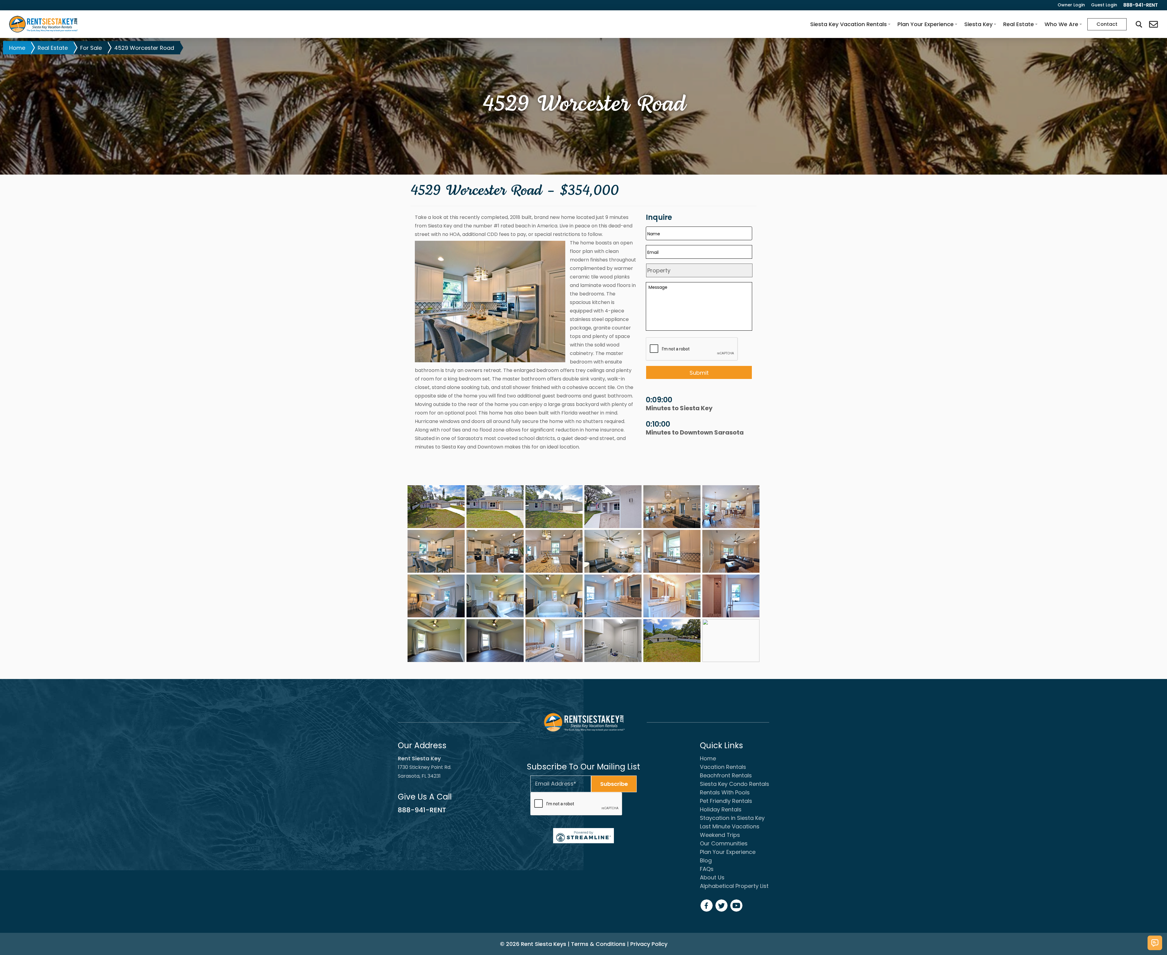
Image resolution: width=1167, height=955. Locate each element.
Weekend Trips (720, 835)
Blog (706, 860)
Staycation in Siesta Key (732, 818)
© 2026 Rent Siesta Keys (533, 944)
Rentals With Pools (725, 792)
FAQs (707, 869)
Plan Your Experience (925, 24)
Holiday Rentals (721, 809)
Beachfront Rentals (726, 775)
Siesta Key (978, 24)
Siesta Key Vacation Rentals (848, 24)
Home (17, 48)
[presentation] (576, 804)
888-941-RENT (422, 810)
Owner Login (1071, 5)
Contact (1106, 24)
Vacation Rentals (723, 767)
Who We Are (1061, 24)
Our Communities (724, 843)
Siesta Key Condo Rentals (734, 784)
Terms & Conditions (598, 944)
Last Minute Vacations (729, 826)
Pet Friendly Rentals (726, 801)
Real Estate (1018, 24)
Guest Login (1104, 5)
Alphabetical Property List (734, 886)
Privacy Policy (648, 944)
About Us (712, 877)
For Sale (91, 48)
